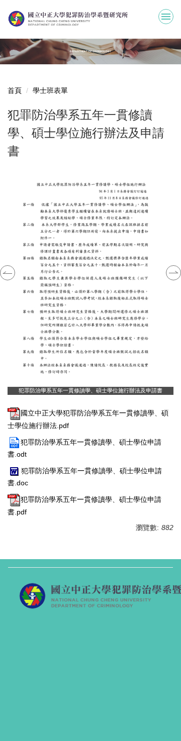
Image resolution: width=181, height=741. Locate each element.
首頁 (15, 90)
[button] (7, 272)
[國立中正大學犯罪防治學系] (90, 19)
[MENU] (165, 16)
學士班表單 (50, 90)
